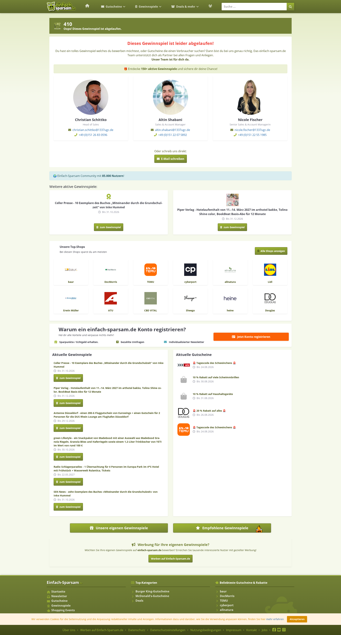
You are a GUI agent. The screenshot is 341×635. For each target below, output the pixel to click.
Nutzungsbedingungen (205, 630)
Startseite (58, 591)
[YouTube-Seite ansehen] (279, 630)
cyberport (227, 605)
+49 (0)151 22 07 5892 (172, 135)
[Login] (211, 6)
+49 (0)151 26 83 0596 (93, 135)
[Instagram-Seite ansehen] (284, 630)
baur (223, 591)
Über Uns (69, 630)
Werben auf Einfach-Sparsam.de (170, 558)
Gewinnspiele (148, 7)
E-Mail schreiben (172, 159)
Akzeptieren (297, 619)
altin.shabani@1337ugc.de (172, 130)
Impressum (233, 630)
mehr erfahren (275, 619)
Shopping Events (63, 610)
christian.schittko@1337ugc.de (92, 130)
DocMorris (227, 596)
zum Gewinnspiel (110, 227)
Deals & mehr (185, 7)
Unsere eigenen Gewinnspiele (121, 528)
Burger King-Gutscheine (152, 591)
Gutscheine (114, 7)
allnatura (226, 610)
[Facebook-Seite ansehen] (274, 630)
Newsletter (59, 596)
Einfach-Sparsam (64, 582)
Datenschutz (136, 630)
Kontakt (251, 630)
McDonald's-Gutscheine (152, 596)
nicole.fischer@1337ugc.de (252, 130)
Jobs (264, 630)
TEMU (224, 601)
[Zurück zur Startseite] (87, 5)
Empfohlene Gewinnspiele (235, 529)
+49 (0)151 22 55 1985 (252, 135)
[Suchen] (290, 6)
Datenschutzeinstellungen (167, 630)
